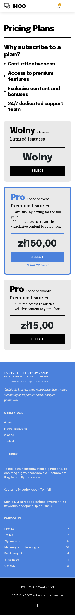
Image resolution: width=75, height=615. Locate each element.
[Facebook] (37, 605)
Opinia (8, 497)
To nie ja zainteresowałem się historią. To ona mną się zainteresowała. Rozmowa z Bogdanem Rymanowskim (35, 473)
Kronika (9, 463)
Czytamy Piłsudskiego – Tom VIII (28, 489)
